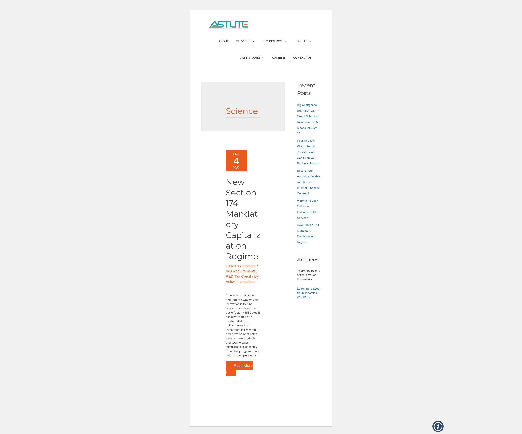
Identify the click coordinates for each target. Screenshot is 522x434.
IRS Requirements (241, 271)
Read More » (239, 367)
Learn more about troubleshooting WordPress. (308, 293)
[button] (438, 426)
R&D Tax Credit (238, 276)
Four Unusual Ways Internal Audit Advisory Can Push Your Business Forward (308, 152)
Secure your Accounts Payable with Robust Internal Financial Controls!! (308, 182)
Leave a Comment (241, 266)
